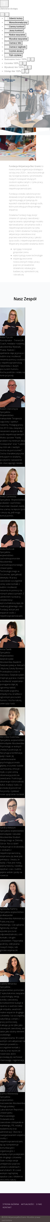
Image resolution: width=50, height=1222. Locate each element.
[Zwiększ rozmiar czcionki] (25, 63)
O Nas (39, 1204)
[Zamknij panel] (7, 14)
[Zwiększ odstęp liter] (27, 71)
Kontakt (7, 1207)
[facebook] (33, 78)
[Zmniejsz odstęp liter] (23, 71)
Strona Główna (11, 1204)
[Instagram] (37, 78)
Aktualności (27, 1204)
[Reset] (2, 14)
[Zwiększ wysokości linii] (29, 67)
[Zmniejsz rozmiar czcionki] (21, 63)
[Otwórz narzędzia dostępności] (4, 3)
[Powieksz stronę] (32, 59)
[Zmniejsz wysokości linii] (25, 67)
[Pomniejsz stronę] (28, 59)
